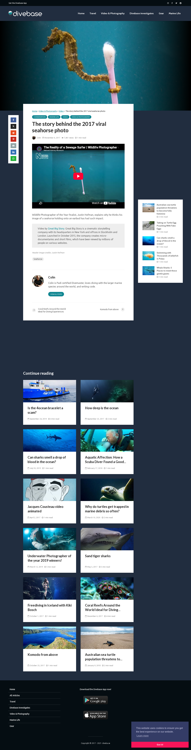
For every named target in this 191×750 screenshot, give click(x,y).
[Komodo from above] (49, 637)
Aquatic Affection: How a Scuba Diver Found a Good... (105, 459)
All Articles (15, 695)
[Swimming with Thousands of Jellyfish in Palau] (148, 255)
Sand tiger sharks (98, 556)
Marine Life (175, 13)
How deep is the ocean (101, 408)
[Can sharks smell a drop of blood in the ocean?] (49, 440)
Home (81, 13)
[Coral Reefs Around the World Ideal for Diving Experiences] (107, 588)
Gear (161, 13)
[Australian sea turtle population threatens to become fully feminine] (107, 637)
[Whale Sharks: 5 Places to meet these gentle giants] (148, 270)
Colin (38, 138)
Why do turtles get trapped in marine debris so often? (107, 509)
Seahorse (38, 259)
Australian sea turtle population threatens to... (103, 657)
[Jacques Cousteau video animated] (49, 489)
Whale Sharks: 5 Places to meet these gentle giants (167, 270)
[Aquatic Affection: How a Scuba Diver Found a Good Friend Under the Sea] (107, 440)
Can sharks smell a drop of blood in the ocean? (47, 459)
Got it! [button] (160, 744)
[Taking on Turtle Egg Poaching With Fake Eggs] (148, 225)
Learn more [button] (143, 735)
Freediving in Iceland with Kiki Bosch (50, 607)
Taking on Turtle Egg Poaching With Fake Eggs (166, 225)
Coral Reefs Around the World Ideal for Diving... (102, 607)
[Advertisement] (78, 346)
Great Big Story (56, 228)
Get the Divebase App (18, 3)
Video (61, 111)
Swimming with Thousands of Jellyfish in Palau (167, 255)
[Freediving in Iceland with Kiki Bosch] (49, 588)
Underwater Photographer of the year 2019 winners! (49, 558)
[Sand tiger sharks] (107, 538)
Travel (93, 13)
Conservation (40, 117)
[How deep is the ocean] (107, 390)
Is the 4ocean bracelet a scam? (45, 410)
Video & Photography (113, 13)
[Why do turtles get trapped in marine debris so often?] (107, 489)
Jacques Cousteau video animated (45, 509)
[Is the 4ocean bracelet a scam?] (49, 390)
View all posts (56, 294)
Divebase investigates (142, 13)
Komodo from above (43, 655)
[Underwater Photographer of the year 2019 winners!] (49, 538)
